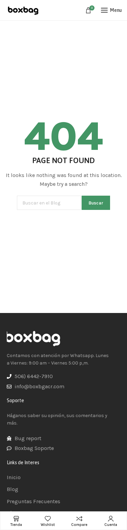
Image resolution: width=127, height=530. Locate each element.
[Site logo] (23, 10)
